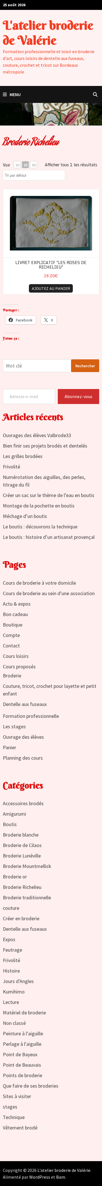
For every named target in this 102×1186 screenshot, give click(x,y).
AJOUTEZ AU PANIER (51, 288)
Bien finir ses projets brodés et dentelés (45, 445)
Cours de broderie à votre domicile (39, 583)
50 (34, 165)
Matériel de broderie (24, 1012)
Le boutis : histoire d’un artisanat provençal (49, 537)
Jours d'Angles (18, 981)
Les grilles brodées (22, 456)
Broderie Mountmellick (27, 866)
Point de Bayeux (20, 1054)
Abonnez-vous (78, 396)
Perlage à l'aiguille (22, 1044)
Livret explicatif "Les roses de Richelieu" (50, 264)
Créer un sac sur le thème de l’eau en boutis (48, 495)
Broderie (12, 675)
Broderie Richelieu (22, 887)
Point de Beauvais (22, 1065)
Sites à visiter (17, 1096)
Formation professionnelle (31, 716)
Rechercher (85, 365)
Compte (11, 635)
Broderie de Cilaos (22, 845)
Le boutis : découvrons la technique (40, 526)
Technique (14, 1117)
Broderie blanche (21, 834)
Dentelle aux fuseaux (25, 704)
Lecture (11, 1002)
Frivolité (11, 466)
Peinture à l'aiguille (23, 1033)
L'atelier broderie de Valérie (48, 33)
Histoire (11, 970)
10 (17, 165)
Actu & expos (17, 603)
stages (10, 1106)
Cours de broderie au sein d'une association (49, 593)
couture (11, 908)
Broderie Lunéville (22, 855)
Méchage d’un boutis (25, 516)
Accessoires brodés (23, 803)
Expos (9, 939)
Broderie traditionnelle (27, 897)
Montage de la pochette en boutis (39, 505)
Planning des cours (23, 758)
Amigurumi (14, 814)
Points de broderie (22, 1075)
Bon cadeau (15, 614)
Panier (9, 747)
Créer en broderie (21, 918)
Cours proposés (19, 666)
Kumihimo (14, 991)
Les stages (14, 726)
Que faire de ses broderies (30, 1086)
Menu (15, 94)
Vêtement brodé (20, 1127)
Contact (11, 645)
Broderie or (15, 876)
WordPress (39, 1177)
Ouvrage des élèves (23, 737)
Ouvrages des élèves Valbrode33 (37, 435)
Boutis (10, 824)
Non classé (14, 1023)
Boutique (12, 624)
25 (25, 165)
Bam (60, 1177)
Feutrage (12, 950)
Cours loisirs (16, 656)
